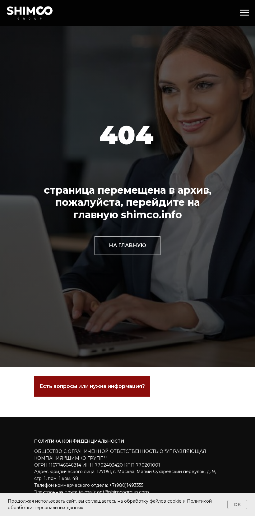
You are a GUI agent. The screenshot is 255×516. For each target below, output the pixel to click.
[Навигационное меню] (244, 13)
